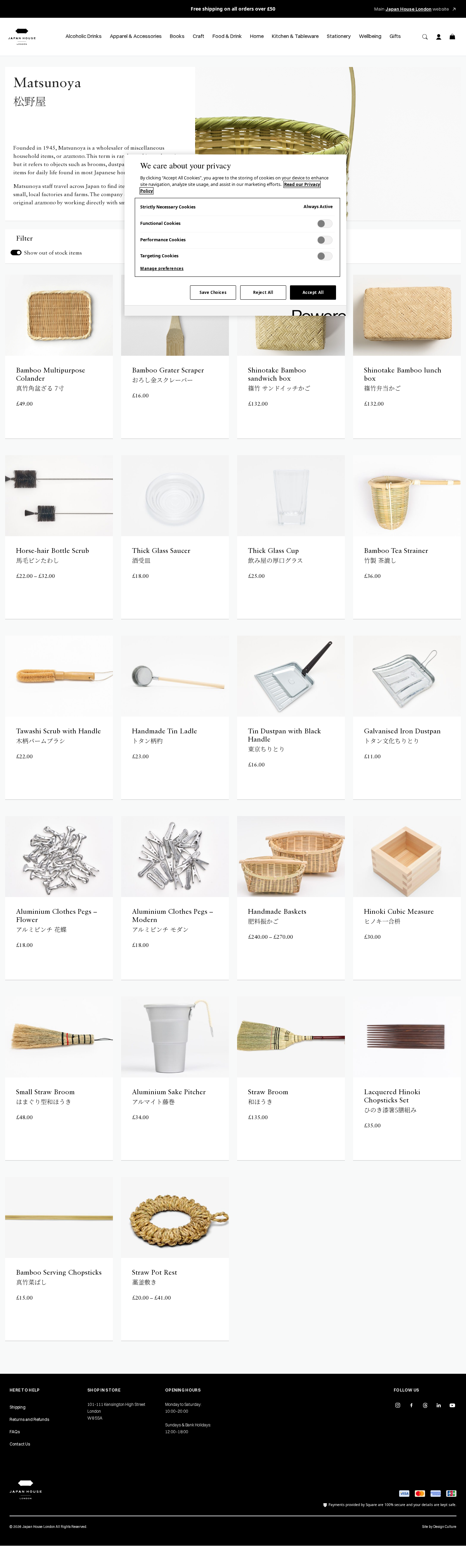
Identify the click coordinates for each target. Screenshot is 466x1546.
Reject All (263, 292)
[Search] (425, 36)
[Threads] (425, 1405)
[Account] (438, 36)
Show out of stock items (53, 253)
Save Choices (213, 292)
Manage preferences (162, 268)
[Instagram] (398, 1405)
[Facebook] (411, 1405)
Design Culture (444, 1526)
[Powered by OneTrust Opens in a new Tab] (317, 311)
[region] (235, 235)
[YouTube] (452, 1405)
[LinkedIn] (439, 1405)
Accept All (313, 292)
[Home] (21, 37)
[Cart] (452, 36)
